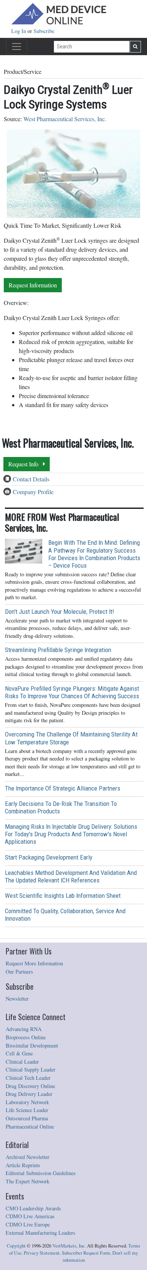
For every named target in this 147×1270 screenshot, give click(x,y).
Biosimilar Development (32, 1045)
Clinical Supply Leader (30, 1069)
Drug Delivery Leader (29, 1093)
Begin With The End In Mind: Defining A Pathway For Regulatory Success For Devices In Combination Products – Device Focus (94, 554)
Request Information (33, 285)
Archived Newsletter (27, 1156)
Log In (19, 31)
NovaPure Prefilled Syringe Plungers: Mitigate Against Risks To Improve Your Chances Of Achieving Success (72, 692)
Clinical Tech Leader (28, 1077)
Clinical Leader (22, 1061)
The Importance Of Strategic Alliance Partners (62, 788)
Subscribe (44, 31)
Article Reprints (23, 1165)
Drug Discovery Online (30, 1086)
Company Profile (33, 492)
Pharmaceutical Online (30, 1126)
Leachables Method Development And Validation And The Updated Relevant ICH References (71, 876)
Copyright (16, 1246)
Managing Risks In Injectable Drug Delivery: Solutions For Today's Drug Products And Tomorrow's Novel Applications (71, 834)
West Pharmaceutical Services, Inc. (64, 119)
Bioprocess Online (26, 1037)
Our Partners (19, 971)
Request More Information (34, 963)
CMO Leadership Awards (33, 1208)
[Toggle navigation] (16, 46)
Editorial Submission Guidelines (41, 1173)
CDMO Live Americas (30, 1216)
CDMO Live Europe (28, 1224)
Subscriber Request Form (86, 1253)
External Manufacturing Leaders (40, 1232)
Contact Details (31, 479)
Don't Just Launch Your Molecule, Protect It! (59, 611)
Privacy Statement (42, 1253)
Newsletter (17, 998)
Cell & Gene (19, 1053)
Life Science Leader (27, 1110)
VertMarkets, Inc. (69, 1246)
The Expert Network (27, 1181)
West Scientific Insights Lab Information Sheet (63, 895)
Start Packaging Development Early (48, 857)
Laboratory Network (27, 1102)
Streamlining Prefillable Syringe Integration (58, 650)
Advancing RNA (23, 1029)
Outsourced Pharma (27, 1118)
